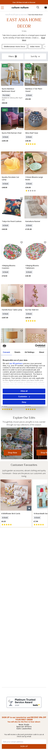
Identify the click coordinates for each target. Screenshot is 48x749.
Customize (22, 396)
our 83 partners (16, 363)
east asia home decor (36, 14)
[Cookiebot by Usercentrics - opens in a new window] (35, 346)
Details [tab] (17, 352)
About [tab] (41, 352)
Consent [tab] (6, 352)
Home (7, 14)
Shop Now (12, 452)
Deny (24, 402)
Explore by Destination (21, 14)
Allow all (24, 391)
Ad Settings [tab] (29, 352)
